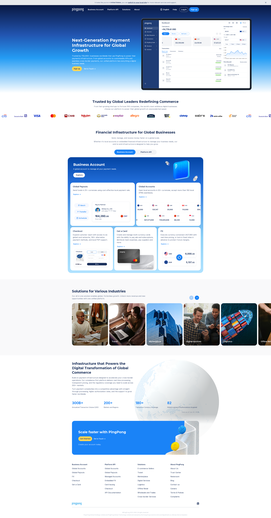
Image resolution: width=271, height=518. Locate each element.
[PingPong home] (78, 9)
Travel (140, 472)
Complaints (175, 497)
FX (73, 476)
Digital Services (144, 480)
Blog (172, 480)
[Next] (197, 298)
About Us (174, 468)
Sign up (194, 10)
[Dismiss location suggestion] (265, 2)
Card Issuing (110, 485)
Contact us (175, 485)
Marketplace (143, 476)
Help (175, 10)
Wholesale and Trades (147, 493)
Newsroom (174, 476)
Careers (173, 489)
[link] (77, 194)
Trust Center (175, 472)
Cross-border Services (147, 497)
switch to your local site (137, 2)
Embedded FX (110, 480)
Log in (184, 10)
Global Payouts (78, 472)
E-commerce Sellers (146, 468)
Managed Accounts (113, 476)
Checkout (76, 480)
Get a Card (76, 485)
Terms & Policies (177, 493)
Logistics (141, 485)
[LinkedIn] (198, 504)
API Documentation (113, 493)
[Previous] (191, 298)
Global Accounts (79, 468)
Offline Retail (143, 489)
